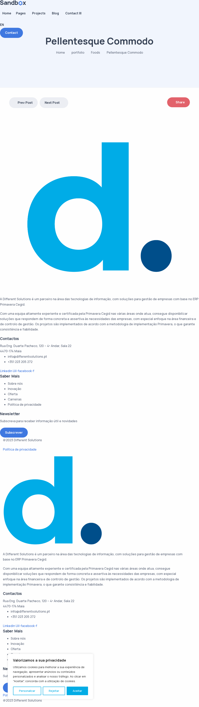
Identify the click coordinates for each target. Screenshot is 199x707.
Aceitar (77, 691)
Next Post (52, 102)
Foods (95, 52)
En (2, 25)
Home (6, 13)
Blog (55, 13)
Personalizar (27, 691)
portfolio (78, 52)
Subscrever (14, 432)
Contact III (73, 13)
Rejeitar (54, 691)
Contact (11, 33)
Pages (21, 13)
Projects (38, 13)
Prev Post (25, 102)
